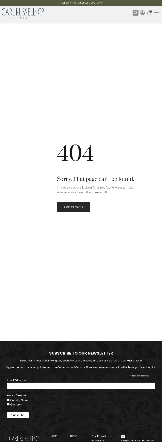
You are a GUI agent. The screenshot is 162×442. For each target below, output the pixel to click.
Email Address (17, 380)
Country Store (19, 400)
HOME (54, 436)
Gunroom (16, 404)
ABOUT (73, 436)
